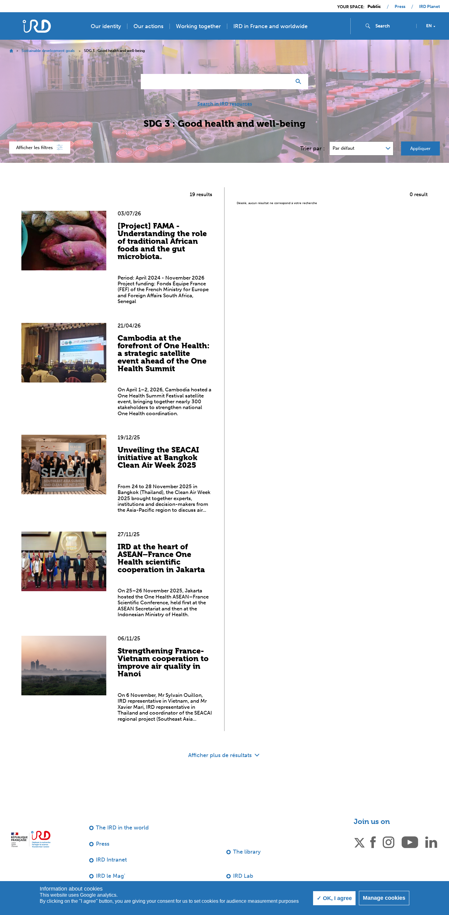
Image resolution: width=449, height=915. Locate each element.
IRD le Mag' (110, 876)
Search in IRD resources (224, 103)
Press (400, 7)
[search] (393, 26)
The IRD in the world (122, 827)
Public (374, 7)
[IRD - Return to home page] (36, 26)
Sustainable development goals (48, 51)
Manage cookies (384, 898)
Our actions (148, 26)
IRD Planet (429, 7)
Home (11, 51)
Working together (198, 26)
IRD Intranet (111, 859)
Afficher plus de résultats (220, 755)
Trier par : (312, 148)
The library (247, 852)
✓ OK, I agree (334, 898)
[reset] (284, 81)
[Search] (299, 81)
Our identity (106, 26)
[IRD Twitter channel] (359, 842)
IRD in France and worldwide (270, 26)
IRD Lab (243, 876)
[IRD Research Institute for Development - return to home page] (30, 839)
